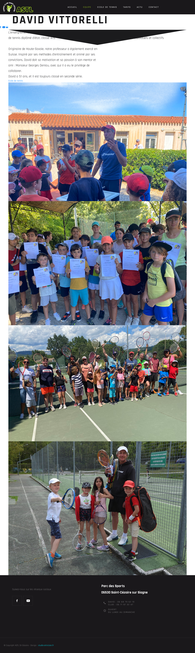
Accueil (72, 7)
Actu (140, 7)
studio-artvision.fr (46, 645)
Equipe (87, 7)
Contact (154, 7)
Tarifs (127, 7)
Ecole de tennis (107, 7)
